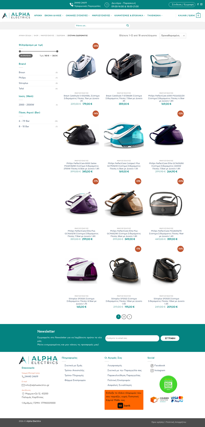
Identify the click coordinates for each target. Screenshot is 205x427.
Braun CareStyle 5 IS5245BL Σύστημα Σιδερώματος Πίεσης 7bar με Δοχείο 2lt (81, 98)
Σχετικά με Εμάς (73, 365)
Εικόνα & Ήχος (53, 15)
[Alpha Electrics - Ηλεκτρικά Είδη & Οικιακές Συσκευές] (16, 15)
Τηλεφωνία (154, 15)
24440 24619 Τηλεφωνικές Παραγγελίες (87, 4)
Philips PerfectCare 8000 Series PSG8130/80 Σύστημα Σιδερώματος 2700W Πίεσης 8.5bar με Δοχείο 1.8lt (81, 166)
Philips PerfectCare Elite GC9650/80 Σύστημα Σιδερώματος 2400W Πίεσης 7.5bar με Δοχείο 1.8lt (166, 166)
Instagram (160, 370)
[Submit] (127, 25)
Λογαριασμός (115, 365)
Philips (22, 78)
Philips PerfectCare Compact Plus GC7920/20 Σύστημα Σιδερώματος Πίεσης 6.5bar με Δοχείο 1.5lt (124, 166)
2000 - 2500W (26, 105)
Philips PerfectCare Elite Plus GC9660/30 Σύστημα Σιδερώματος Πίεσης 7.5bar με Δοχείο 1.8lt (81, 233)
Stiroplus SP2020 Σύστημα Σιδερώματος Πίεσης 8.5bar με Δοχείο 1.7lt (82, 301)
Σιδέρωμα (61, 35)
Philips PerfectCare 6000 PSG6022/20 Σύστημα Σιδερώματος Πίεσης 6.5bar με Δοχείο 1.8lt (166, 98)
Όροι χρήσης (158, 422)
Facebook (160, 365)
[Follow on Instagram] (201, 4)
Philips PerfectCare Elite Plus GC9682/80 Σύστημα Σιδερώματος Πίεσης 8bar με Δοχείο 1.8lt (124, 233)
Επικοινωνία (28, 368)
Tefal (21, 89)
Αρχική (38, 15)
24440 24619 (31, 376)
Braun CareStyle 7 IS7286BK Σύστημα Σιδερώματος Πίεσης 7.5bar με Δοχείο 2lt (124, 98)
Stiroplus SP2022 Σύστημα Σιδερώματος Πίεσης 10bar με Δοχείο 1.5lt (124, 301)
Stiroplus (23, 83)
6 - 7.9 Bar (24, 121)
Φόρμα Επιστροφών (75, 380)
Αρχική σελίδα (25, 35)
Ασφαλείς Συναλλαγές (120, 385)
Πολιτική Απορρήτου (176, 422)
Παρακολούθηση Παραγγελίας (124, 375)
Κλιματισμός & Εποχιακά (128, 15)
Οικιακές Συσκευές (77, 15)
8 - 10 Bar (24, 126)
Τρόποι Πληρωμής (74, 375)
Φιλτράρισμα (26, 55)
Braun (22, 72)
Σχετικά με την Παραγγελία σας (125, 370)
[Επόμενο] (129, 316)
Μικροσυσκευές (101, 15)
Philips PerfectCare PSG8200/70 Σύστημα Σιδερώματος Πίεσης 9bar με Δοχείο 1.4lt (166, 233)
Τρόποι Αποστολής (74, 370)
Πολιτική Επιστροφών (119, 380)
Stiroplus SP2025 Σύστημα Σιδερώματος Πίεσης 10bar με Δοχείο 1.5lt (166, 301)
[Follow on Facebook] (198, 4)
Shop (36, 35)
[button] (183, 4)
